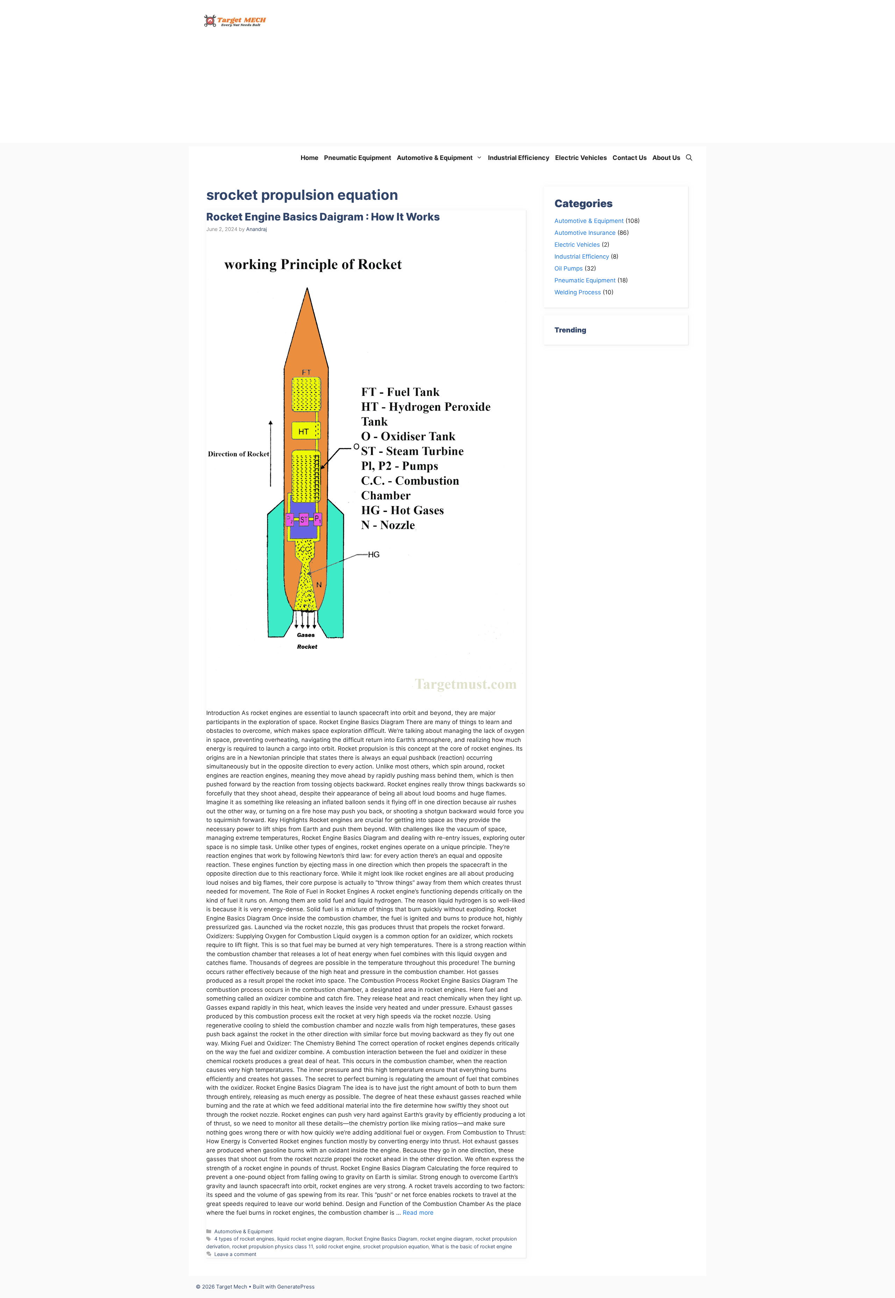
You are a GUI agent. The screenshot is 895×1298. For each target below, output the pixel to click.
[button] (689, 157)
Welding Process (577, 292)
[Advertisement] (447, 94)
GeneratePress (296, 1286)
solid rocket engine (338, 1246)
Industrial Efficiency (519, 157)
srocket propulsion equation (396, 1246)
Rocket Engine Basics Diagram (381, 1239)
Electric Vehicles (581, 157)
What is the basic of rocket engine (471, 1246)
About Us (666, 157)
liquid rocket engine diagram (310, 1239)
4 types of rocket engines (244, 1239)
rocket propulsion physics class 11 (272, 1246)
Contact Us (630, 157)
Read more (418, 1212)
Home (309, 157)
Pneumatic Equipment (357, 157)
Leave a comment (235, 1254)
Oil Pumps (568, 268)
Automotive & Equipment (435, 157)
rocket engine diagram (446, 1239)
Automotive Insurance (585, 232)
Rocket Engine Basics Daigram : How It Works (323, 216)
